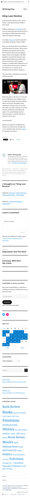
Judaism (6, 433)
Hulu (16, 430)
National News (10, 446)
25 (15, 341)
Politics (7, 454)
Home (4, 480)
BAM (11, 172)
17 (11, 338)
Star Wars (5, 459)
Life (18, 433)
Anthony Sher (5, 172)
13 (22, 335)
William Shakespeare (19, 170)
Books (7, 412)
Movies (7, 442)
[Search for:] (13, 370)
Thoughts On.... (7, 463)
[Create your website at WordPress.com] (15, 1)
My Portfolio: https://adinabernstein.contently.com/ (14, 381)
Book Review (11, 407)
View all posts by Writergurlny (19, 163)
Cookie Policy (8, 489)
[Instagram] (7, 314)
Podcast (19, 450)
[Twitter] (3, 314)
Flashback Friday (9, 425)
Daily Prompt (6, 416)
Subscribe (7, 302)
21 (26, 338)
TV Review (16, 466)
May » (23, 348)
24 (11, 341)
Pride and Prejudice (19, 455)
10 (11, 335)
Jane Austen (22, 430)
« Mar (7, 348)
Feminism (10, 420)
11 (15, 335)
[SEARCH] (26, 370)
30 (8, 344)
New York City (9, 170)
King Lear (19, 29)
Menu (25, 9)
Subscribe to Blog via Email (13, 283)
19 (18, 338)
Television (16, 459)
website (24, 129)
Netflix (21, 447)
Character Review (19, 413)
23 (7, 341)
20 (22, 338)
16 (7, 338)
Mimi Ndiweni (18, 173)
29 (4, 344)
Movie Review (16, 437)
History (8, 429)
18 (15, 338)
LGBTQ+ (13, 434)
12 (18, 335)
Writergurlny (8, 9)
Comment (22, 232)
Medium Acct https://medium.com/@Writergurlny (13, 392)
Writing (9, 469)
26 (18, 341)
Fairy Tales (15, 416)
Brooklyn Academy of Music (19, 172)
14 (26, 335)
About (4, 476)
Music (16, 443)
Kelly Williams (5, 173)
